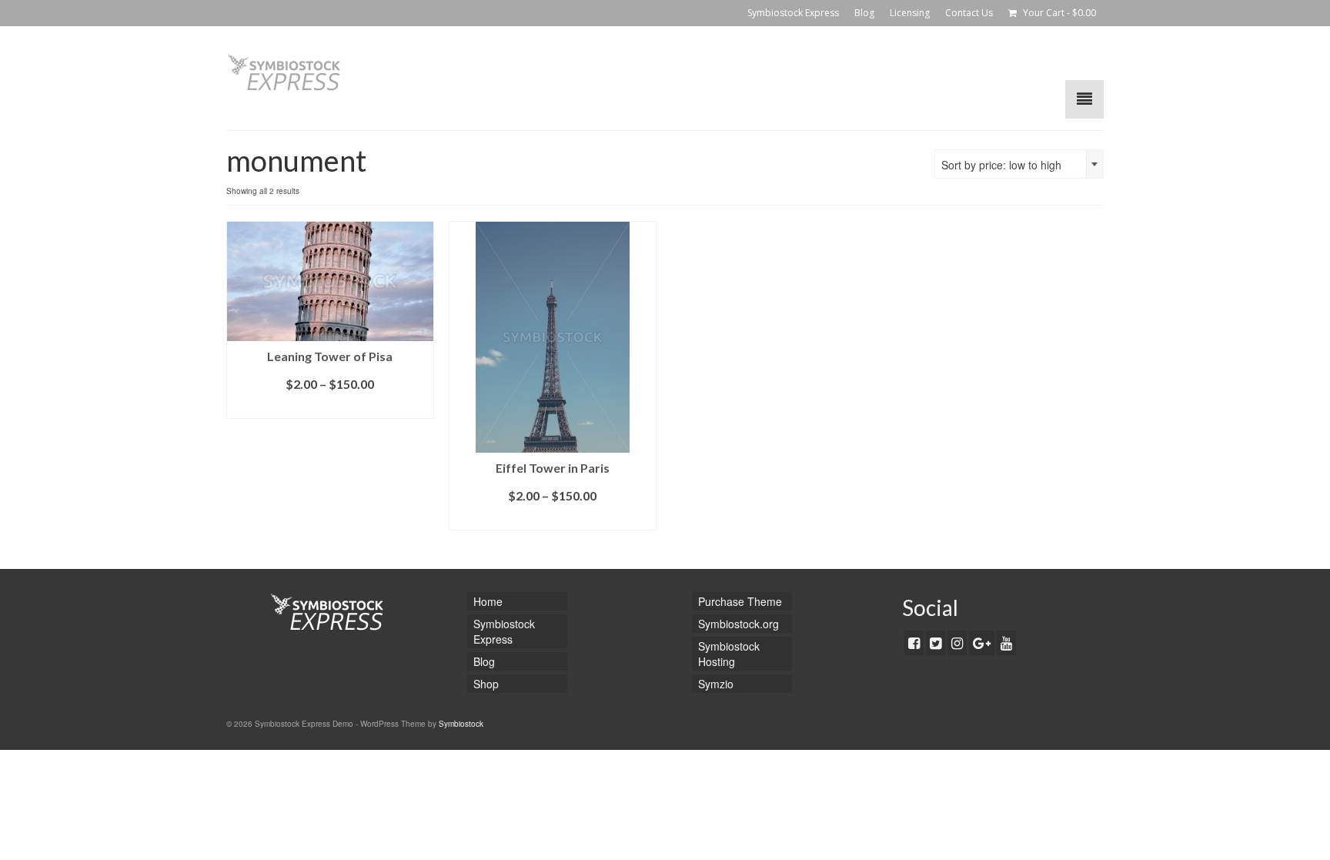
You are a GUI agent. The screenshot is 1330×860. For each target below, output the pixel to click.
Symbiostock (461, 723)
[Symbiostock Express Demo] (364, 72)
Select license (330, 407)
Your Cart (1058, 12)
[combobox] (1019, 164)
